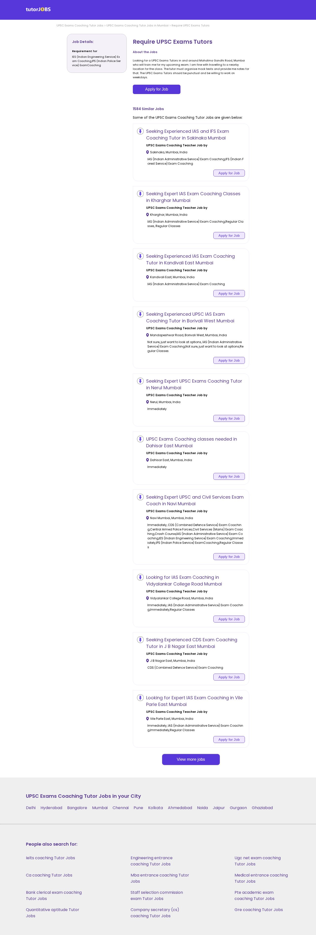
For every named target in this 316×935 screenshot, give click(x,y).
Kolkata (155, 808)
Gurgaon (238, 808)
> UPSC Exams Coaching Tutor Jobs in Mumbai (136, 25)
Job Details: (83, 41)
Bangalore (77, 808)
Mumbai (100, 808)
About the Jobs (145, 52)
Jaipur (219, 808)
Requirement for (84, 51)
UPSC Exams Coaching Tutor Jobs (80, 25)
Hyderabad (51, 808)
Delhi (31, 808)
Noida (202, 808)
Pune (138, 808)
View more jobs (191, 759)
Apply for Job (156, 89)
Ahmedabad (180, 808)
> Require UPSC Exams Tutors (189, 25)
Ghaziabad (262, 808)
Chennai (121, 808)
